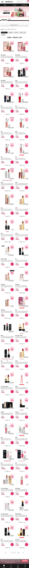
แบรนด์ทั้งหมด (24, 5)
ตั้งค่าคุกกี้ (6, 561)
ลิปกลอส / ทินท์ (22, 32)
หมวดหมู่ (14, 5)
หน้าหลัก (2, 29)
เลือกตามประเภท (14, 25)
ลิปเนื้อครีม (11, 32)
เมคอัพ (5, 29)
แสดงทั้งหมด (4, 32)
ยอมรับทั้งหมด (25, 560)
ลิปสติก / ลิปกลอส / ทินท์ (12, 29)
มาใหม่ (5, 5)
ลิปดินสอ (16, 32)
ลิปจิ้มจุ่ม (3, 34)
